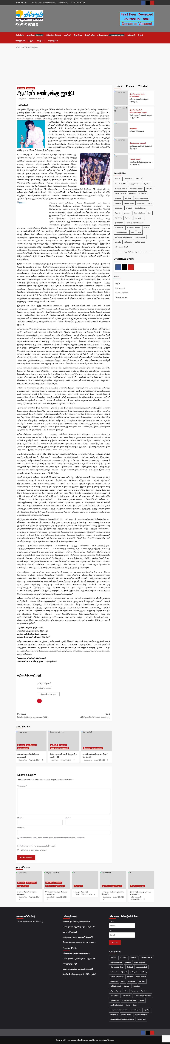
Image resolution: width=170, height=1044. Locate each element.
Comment (22, 786)
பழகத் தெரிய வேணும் (121, 232)
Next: (95, 715)
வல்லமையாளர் (110, 35)
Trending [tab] (143, 86)
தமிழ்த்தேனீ (22, 98)
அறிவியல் (147, 183)
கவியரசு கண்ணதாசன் (141, 198)
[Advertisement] (85, 67)
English (118, 179)
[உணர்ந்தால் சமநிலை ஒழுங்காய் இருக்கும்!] (96, 741)
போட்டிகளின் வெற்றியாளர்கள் (123, 237)
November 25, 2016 (35, 98)
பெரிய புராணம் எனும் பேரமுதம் (59, 748)
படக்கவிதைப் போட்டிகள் (133, 227)
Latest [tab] (118, 86)
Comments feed (121, 293)
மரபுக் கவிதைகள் (23, 748)
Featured (128, 179)
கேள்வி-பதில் (90, 35)
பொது (132, 232)
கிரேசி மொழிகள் (129, 203)
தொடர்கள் (78, 35)
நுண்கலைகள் (119, 222)
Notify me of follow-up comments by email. (38, 846)
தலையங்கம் (127, 213)
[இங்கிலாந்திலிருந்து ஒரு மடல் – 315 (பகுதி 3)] (115, 156)
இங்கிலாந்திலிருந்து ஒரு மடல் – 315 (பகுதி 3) (79, 942)
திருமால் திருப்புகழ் (139, 213)
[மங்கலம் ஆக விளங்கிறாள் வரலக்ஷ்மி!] (31, 741)
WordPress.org (121, 297)
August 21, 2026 (34, 760)
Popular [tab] (130, 86)
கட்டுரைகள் (30, 88)
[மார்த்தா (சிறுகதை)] (115, 124)
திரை (149, 213)
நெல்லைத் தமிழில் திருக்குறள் (135, 222)
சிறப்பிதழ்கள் (53, 41)
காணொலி (131, 35)
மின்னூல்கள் (20, 41)
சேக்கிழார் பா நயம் (140, 208)
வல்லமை (27, 24)
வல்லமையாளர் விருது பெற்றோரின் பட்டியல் (127, 251)
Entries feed (120, 288)
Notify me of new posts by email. (33, 850)
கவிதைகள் (118, 198)
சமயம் (150, 203)
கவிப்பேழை (128, 198)
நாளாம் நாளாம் (31, 745)
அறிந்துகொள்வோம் (135, 183)
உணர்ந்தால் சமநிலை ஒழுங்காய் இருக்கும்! (78, 937)
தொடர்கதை (118, 217)
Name (20, 818)
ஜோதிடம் (117, 213)
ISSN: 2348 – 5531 (78, 2)
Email (68, 818)
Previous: (32, 715)
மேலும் (140, 35)
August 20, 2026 (66, 760)
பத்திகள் (67, 35)
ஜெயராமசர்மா (23, 760)
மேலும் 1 (31, 41)
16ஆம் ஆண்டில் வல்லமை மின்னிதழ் (44, 2)
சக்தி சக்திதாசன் (136, 897)
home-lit (138, 179)
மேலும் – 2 (41, 41)
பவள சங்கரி (55, 760)
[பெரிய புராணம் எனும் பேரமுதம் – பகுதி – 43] (63, 741)
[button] (152, 38)
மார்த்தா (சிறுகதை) (137, 131)
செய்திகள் (20, 35)
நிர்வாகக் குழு (63, 2)
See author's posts (48, 694)
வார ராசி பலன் (146, 251)
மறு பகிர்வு (118, 242)
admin (77, 894)
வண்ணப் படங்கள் (140, 242)
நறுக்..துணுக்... (139, 217)
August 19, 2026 (99, 760)
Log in (117, 283)
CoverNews (98, 1040)
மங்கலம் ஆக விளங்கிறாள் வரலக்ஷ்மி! (76, 921)
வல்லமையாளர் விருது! (121, 247)
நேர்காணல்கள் (119, 227)
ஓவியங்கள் (132, 193)
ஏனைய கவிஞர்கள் (120, 193)
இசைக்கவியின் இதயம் (136, 188)
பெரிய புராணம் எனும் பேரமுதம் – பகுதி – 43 (79, 927)
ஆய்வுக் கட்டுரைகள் (54, 35)
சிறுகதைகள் (133, 128)
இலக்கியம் (35, 35)
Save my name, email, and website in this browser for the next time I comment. (52, 838)
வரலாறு (138, 159)
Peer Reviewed (120, 183)
